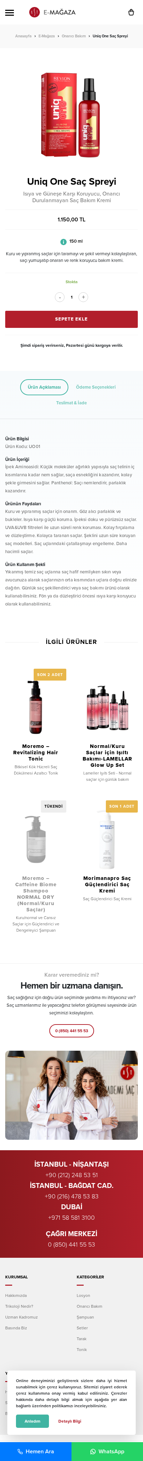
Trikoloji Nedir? (19, 1306)
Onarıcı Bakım (74, 36)
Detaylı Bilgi (69, 1421)
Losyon (83, 1295)
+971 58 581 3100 (71, 1217)
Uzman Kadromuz (21, 1317)
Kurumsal (16, 1277)
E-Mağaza (47, 36)
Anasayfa (23, 36)
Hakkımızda (16, 1295)
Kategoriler (90, 1277)
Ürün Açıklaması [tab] (44, 387)
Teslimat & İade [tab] (71, 403)
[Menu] (9, 12)
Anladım (32, 1421)
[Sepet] (132, 12)
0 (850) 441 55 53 (71, 1030)
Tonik (82, 1349)
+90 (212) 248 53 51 (71, 1175)
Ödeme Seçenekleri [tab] (96, 387)
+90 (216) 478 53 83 (72, 1196)
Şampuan (85, 1317)
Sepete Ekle (71, 319)
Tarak (81, 1338)
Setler (82, 1328)
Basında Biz (16, 1328)
